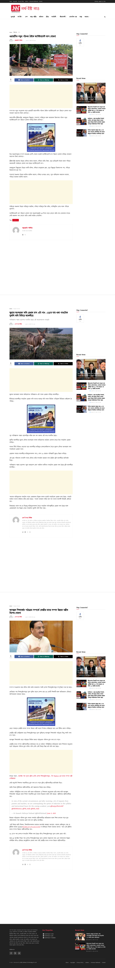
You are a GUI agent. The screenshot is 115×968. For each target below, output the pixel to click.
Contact (40, 1)
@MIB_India (35, 808)
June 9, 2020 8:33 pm (30, 617)
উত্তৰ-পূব (15, 32)
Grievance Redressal (33, 1)
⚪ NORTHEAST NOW (48, 934)
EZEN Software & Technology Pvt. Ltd (28, 962)
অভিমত (41, 17)
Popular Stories (17, 308)
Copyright (15, 1)
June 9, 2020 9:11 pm (30, 324)
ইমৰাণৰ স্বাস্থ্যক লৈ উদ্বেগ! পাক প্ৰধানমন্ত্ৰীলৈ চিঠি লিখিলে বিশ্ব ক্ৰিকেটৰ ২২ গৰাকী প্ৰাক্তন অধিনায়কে (90, 98)
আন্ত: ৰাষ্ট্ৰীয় (33, 17)
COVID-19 (15, 220)
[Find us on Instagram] (19, 953)
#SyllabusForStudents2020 (31, 827)
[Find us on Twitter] (15, 953)
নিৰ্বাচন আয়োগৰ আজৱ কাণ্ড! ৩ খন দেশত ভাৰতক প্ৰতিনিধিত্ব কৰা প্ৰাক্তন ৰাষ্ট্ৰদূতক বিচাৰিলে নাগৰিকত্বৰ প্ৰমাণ (96, 132)
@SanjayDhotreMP (56, 806)
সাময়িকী (53, 17)
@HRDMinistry (17, 808)
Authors (26, 1)
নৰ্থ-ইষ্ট (19, 17)
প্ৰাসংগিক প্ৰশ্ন (73, 17)
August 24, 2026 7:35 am (85, 101)
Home (11, 32)
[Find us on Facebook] (11, 953)
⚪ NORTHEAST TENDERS (49, 938)
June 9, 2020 (51, 813)
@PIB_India (26, 808)
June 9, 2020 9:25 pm (31, 40)
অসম (19, 32)
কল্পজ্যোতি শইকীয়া (18, 40)
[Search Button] (104, 17)
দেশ (26, 17)
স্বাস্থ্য (81, 17)
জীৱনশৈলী (62, 17)
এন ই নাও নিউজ (18, 324)
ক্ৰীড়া (47, 17)
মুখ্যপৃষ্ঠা (13, 17)
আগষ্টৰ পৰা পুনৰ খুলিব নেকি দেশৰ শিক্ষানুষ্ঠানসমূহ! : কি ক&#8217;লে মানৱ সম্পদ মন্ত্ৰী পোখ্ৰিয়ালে (41, 777)
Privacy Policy (21, 1)
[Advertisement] (74, 8)
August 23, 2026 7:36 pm (95, 135)
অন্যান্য (86, 17)
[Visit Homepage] (25, 8)
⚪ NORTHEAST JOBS (48, 936)
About (11, 1)
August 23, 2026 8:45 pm (95, 126)
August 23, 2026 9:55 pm (95, 114)
